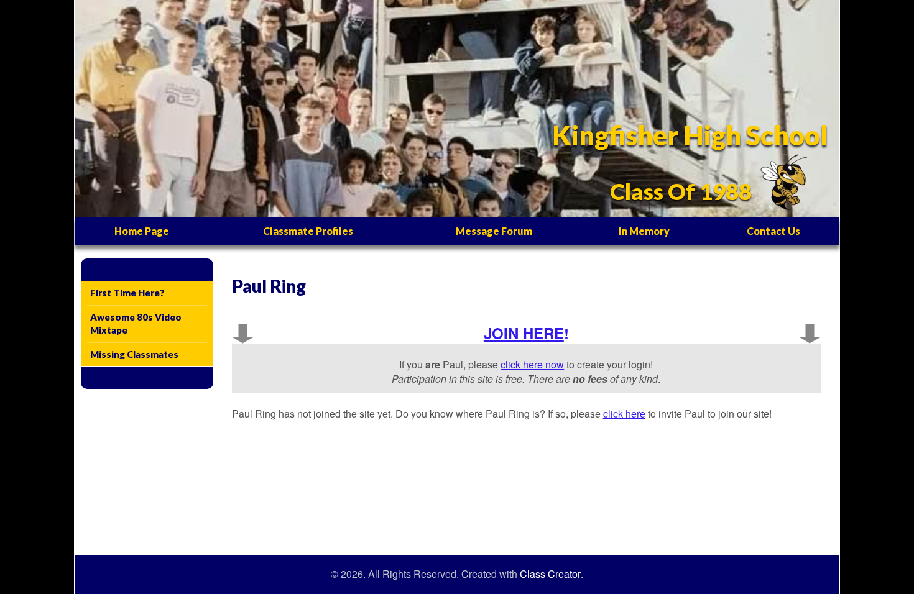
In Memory (644, 231)
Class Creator (550, 574)
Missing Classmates (134, 354)
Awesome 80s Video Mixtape (136, 323)
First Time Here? (127, 292)
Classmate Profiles (308, 231)
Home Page (141, 231)
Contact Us (773, 231)
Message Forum (494, 231)
